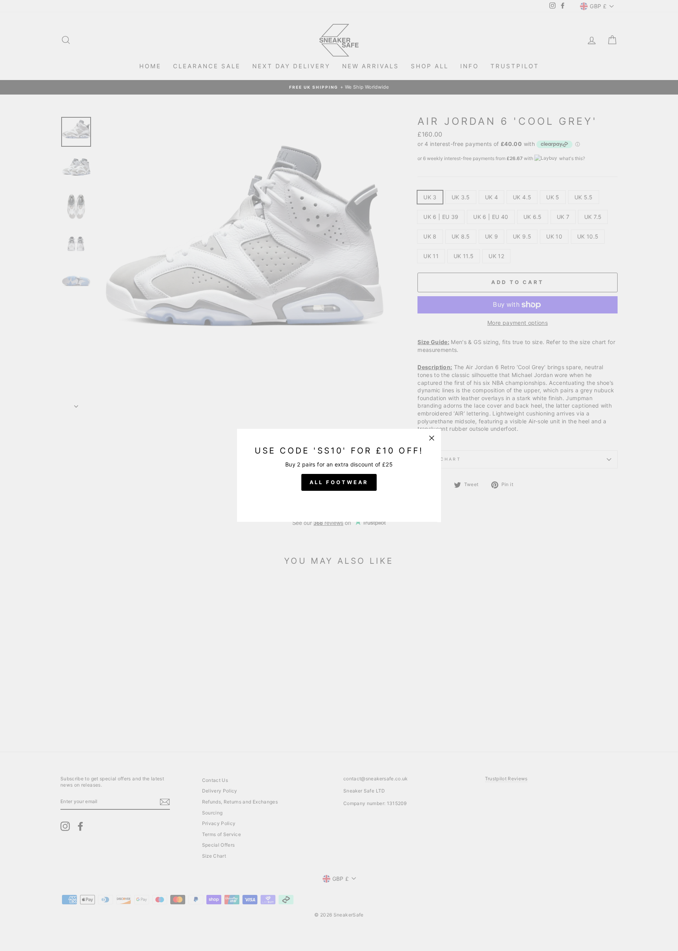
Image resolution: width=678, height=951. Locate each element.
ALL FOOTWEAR (339, 482)
